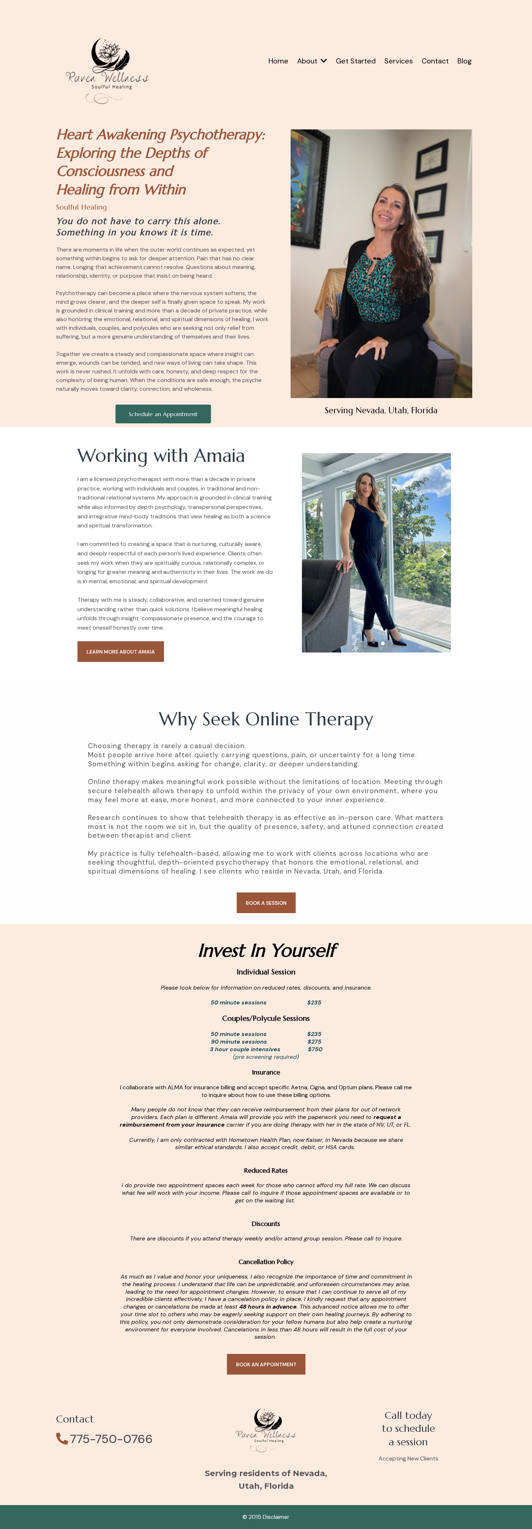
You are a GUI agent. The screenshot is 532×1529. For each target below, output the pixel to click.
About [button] (308, 61)
